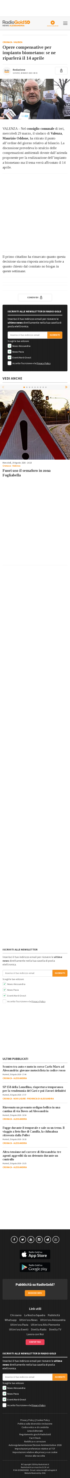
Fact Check (35, 1438)
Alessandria (20, 1078)
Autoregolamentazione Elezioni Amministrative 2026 (35, 1445)
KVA (44, 1473)
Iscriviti (55, 335)
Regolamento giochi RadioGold (35, 1434)
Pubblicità (54, 1315)
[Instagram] (39, 1239)
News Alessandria (21, 346)
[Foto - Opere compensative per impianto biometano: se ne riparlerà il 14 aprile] (35, 99)
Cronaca (7, 42)
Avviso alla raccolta (35, 1456)
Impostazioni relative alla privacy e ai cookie (35, 1452)
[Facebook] (14, 1239)
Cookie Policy (43, 1420)
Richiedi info (35, 1293)
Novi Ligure (19, 1098)
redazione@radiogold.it (46, 1470)
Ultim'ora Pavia (19, 1325)
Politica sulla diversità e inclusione (35, 1424)
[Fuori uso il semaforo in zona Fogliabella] (35, 425)
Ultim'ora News (28, 1320)
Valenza (18, 42)
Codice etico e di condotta (35, 1427)
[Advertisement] (35, 212)
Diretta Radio (39, 1329)
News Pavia (18, 352)
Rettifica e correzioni (35, 1441)
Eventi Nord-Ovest (21, 357)
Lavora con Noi (35, 1334)
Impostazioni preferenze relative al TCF (35, 1448)
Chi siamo (16, 1315)
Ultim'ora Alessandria (52, 1320)
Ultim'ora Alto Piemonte (45, 1325)
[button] (66, 387)
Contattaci (35, 1342)
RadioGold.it (43, 1464)
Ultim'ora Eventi (18, 1329)
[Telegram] (47, 1239)
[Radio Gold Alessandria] (16, 23)
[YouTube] (31, 1239)
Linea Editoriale (35, 1431)
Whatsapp (11, 1320)
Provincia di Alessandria (40, 1098)
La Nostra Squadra (34, 1315)
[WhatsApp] (55, 1239)
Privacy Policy (44, 363)
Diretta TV (55, 1329)
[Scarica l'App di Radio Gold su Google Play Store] (35, 1267)
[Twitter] (22, 1239)
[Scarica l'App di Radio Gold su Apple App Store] (35, 1254)
